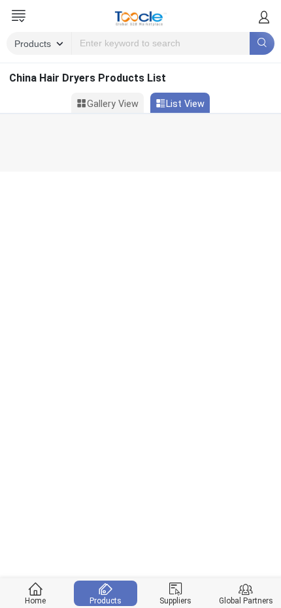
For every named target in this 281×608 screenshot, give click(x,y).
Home (35, 600)
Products (106, 600)
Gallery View (113, 104)
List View (185, 104)
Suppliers (175, 600)
